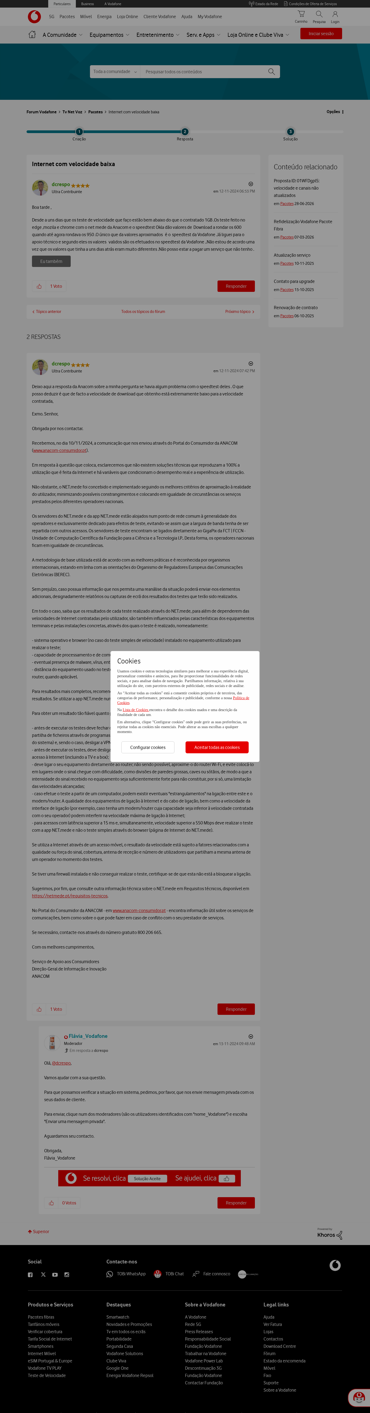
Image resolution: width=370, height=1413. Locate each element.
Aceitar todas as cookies (217, 747)
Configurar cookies (147, 747)
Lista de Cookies (136, 710)
